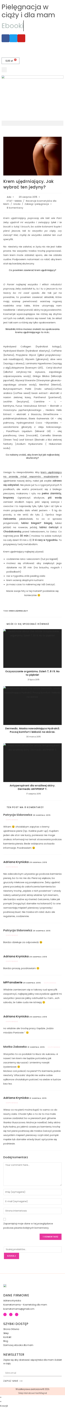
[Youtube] (10, 1314)
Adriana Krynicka (16, 862)
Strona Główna (11, 1329)
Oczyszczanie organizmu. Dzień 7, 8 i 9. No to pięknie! (32, 673)
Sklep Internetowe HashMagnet (32, 1393)
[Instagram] (16, 1314)
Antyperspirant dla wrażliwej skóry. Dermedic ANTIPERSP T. (32, 787)
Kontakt (7, 1337)
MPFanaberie (12, 982)
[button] (4, 69)
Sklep (6, 1333)
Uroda (16, 204)
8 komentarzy (15, 207)
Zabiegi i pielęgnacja (37, 204)
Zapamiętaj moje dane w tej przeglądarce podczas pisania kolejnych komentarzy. (28, 1225)
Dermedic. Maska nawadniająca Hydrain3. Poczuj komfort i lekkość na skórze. (32, 730)
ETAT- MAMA (14, 200)
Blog (5, 1341)
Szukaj (11, 1256)
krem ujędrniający (18, 611)
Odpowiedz (12, 819)
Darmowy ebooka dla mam (18, 1345)
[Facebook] (5, 1314)
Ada (9, 197)
